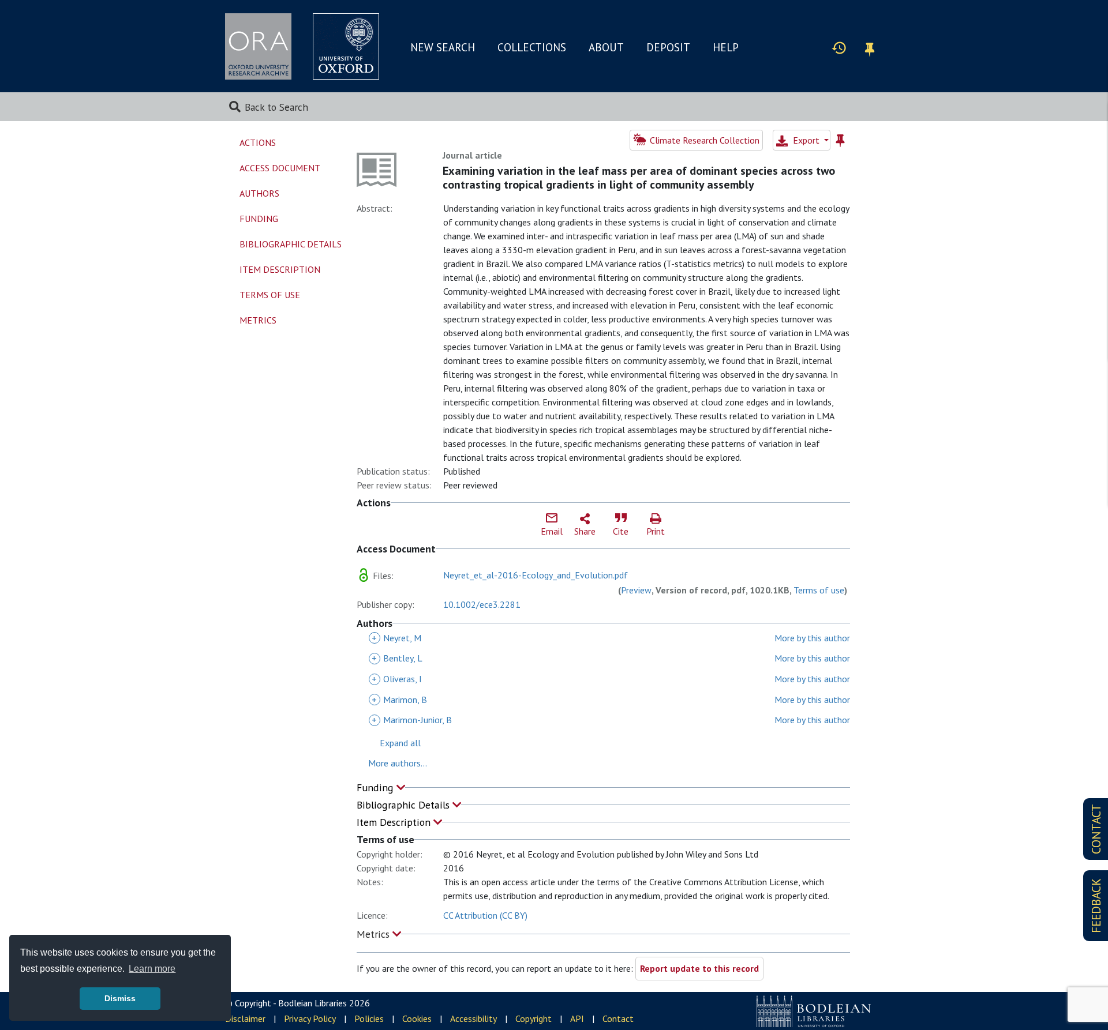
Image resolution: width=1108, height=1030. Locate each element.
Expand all (400, 743)
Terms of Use (269, 294)
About (606, 47)
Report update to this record (699, 968)
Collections (531, 47)
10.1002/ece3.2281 (482, 604)
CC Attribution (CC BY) (485, 915)
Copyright (533, 1018)
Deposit (668, 47)
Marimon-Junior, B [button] (412, 719)
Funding (376, 787)
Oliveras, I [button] (397, 679)
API (577, 1018)
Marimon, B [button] (399, 699)
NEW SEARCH (442, 47)
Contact (618, 1018)
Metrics (374, 934)
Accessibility (473, 1018)
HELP (726, 47)
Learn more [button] (152, 968)
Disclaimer (245, 1018)
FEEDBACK (1096, 905)
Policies (369, 1018)
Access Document (279, 168)
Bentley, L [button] (397, 658)
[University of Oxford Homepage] (346, 46)
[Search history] (839, 47)
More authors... (397, 763)
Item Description (395, 822)
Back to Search (276, 107)
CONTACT (1096, 829)
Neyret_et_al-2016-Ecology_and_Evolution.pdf (535, 575)
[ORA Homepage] (258, 46)
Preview (636, 590)
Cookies (417, 1018)
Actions (257, 142)
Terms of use (818, 590)
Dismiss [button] (120, 998)
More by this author (812, 638)
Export (806, 140)
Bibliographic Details (404, 804)
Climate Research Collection (703, 140)
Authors (259, 193)
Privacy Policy (310, 1018)
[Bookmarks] (870, 47)
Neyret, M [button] (396, 638)
